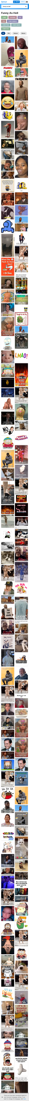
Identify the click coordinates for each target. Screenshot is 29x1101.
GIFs (9, 33)
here (24, 1099)
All (3, 33)
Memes (23, 33)
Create (17, 1)
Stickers (16, 33)
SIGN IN (23, 1)
